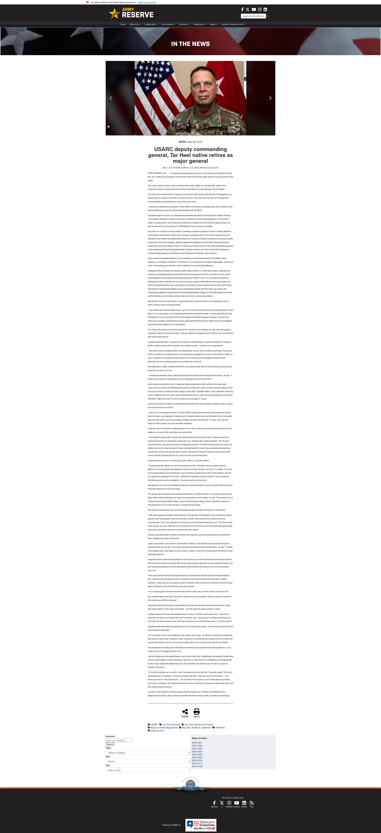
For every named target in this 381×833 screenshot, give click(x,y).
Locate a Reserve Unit (231, 24)
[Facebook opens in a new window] (242, 9)
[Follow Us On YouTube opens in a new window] (236, 804)
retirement (220, 727)
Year (108, 765)
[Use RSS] (251, 804)
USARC (154, 724)
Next (270, 98)
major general (157, 730)
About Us (134, 24)
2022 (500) (197, 754)
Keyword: (110, 736)
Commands (167, 24)
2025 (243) (197, 745)
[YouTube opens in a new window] (254, 9)
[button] (148, 2)
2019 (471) (197, 763)
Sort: (108, 756)
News (212, 24)
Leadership (150, 24)
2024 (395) (197, 748)
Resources (199, 24)
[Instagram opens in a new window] (259, 9)
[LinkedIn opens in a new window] (265, 9)
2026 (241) (197, 742)
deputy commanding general (164, 727)
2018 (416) (197, 766)
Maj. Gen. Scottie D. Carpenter (196, 727)
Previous (111, 98)
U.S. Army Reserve (171, 724)
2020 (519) (197, 760)
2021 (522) (197, 757)
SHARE (185, 716)
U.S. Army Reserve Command (198, 724)
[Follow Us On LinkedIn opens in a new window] (244, 804)
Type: (108, 747)
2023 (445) (197, 751)
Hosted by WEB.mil (171, 825)
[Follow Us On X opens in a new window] (221, 804)
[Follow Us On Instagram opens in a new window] (229, 804)
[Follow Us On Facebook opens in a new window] (214, 804)
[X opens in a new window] (248, 9)
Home (123, 24)
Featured (183, 24)
